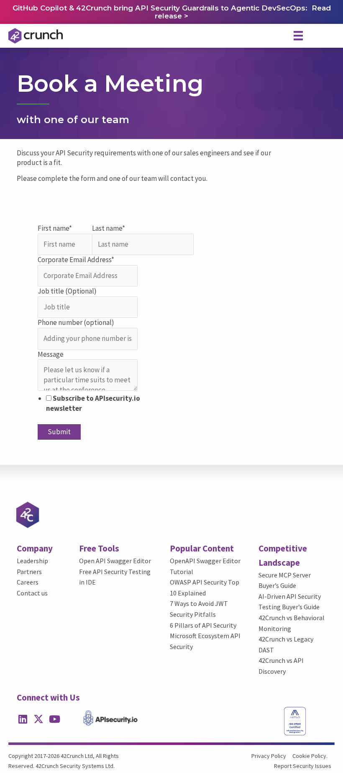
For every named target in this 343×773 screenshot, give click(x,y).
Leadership (32, 561)
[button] (22, 719)
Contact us (32, 593)
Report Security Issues (302, 766)
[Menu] (298, 35)
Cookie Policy (309, 756)
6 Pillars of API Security (203, 625)
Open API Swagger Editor (115, 561)
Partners (29, 571)
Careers (27, 582)
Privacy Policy (268, 756)
